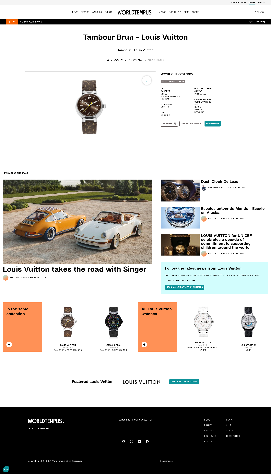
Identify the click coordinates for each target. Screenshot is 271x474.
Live (13, 22)
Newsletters (238, 3)
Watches (97, 12)
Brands (85, 12)
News (75, 12)
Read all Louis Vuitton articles (185, 287)
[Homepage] (136, 12)
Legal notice (233, 436)
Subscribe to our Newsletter (135, 420)
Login (252, 3)
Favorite (167, 124)
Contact (231, 431)
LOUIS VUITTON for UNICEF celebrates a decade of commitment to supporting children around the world (226, 241)
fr (263, 3)
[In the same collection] (9, 344)
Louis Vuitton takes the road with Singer (74, 269)
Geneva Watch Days (31, 22)
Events (108, 12)
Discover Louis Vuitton (184, 382)
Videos (162, 12)
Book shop (175, 12)
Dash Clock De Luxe (219, 181)
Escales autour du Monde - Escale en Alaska (233, 210)
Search (230, 420)
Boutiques (210, 436)
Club (186, 12)
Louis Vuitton (135, 60)
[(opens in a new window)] (123, 441)
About (195, 12)
